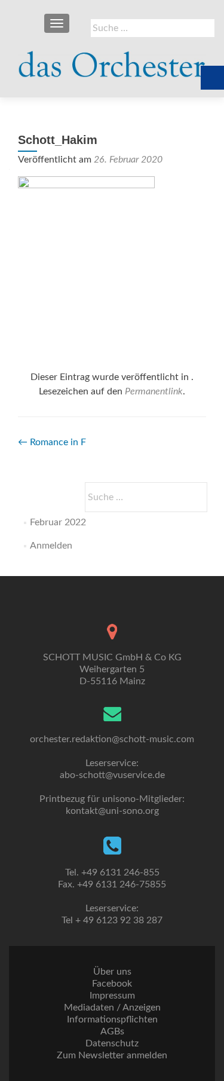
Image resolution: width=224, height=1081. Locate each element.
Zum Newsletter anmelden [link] (112, 1055)
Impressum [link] (112, 995)
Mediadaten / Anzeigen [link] (112, 1007)
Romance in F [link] (52, 442)
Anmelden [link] (51, 545)
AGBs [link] (112, 1031)
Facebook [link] (112, 983)
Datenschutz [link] (112, 1043)
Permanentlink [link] (154, 391)
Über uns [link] (112, 971)
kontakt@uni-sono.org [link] (112, 811)
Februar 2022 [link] (58, 522)
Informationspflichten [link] (112, 1019)
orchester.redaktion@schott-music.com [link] (112, 739)
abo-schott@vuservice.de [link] (112, 775)
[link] (112, 59)
